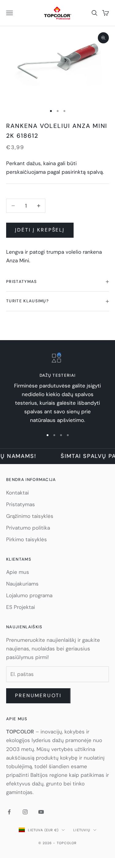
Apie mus (17, 572)
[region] (57, 388)
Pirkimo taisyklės (26, 539)
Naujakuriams (22, 583)
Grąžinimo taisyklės (29, 516)
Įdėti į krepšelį (40, 230)
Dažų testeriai (57, 375)
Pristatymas (20, 504)
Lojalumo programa (29, 595)
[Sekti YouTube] (41, 812)
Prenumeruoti (38, 695)
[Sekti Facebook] (9, 812)
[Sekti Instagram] (25, 812)
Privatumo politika (28, 527)
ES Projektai (20, 607)
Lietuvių (81, 830)
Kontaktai (17, 492)
